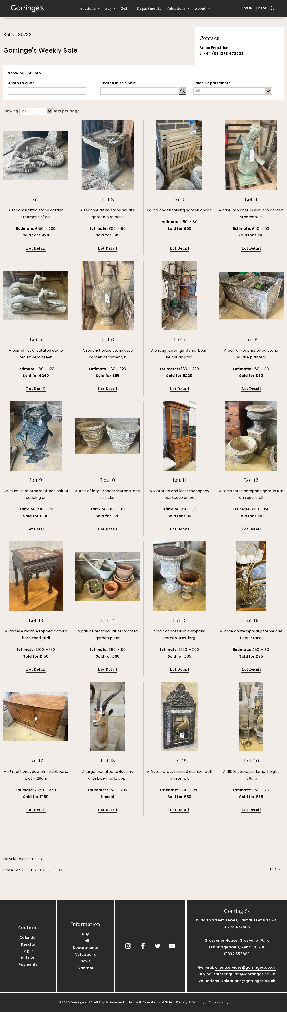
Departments (149, 8)
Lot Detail (36, 248)
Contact (85, 967)
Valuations (176, 8)
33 (60, 870)
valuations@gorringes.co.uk (248, 980)
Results (28, 944)
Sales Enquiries (214, 47)
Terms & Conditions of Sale (150, 1002)
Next (274, 868)
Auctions (88, 8)
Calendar (28, 937)
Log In (247, 8)
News (85, 961)
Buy (108, 8)
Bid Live (261, 8)
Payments (28, 964)
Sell (124, 8)
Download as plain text (23, 858)
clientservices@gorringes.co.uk (245, 967)
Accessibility (219, 1002)
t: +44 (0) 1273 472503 (222, 53)
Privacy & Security (190, 1002)
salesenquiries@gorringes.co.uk (244, 974)
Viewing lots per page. (42, 111)
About (200, 8)
